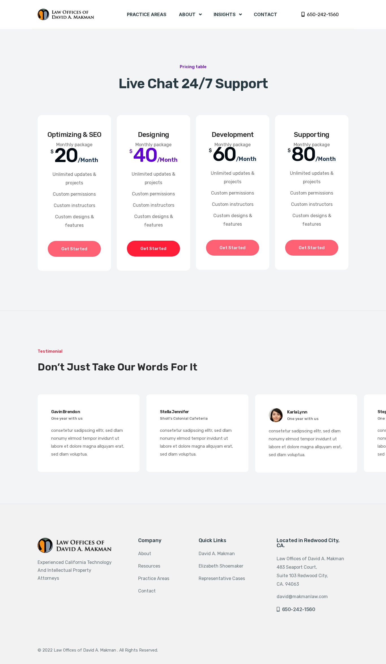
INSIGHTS (225, 14)
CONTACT (265, 14)
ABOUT (187, 14)
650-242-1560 (323, 14)
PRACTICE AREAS (146, 14)
